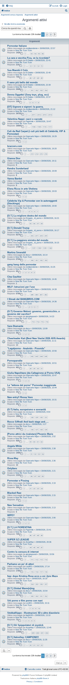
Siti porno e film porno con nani (25, 600)
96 (43, 54)
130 (41, 417)
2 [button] (46, 34)
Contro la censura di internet (23, 551)
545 (45, 356)
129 (36, 417)
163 (41, 90)
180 (32, 260)
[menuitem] (9, 6)
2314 (50, 115)
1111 (50, 127)
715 (42, 322)
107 (45, 584)
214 (36, 154)
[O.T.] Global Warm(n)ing (20, 588)
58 (41, 223)
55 (30, 223)
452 (45, 295)
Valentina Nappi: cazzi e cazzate (24, 119)
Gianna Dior (13, 158)
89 (43, 476)
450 (36, 295)
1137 (33, 248)
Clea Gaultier (14, 276)
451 (41, 295)
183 (45, 260)
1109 (39, 127)
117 (41, 572)
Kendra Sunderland (17, 168)
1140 (50, 248)
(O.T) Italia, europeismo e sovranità (26, 409)
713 (33, 322)
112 (36, 559)
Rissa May (12, 458)
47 (34, 78)
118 (45, 572)
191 (41, 596)
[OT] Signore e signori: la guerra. (25, 106)
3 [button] (50, 34)
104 (32, 584)
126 (32, 429)
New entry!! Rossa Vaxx (20, 397)
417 (36, 236)
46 (30, 78)
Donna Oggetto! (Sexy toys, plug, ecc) (28, 94)
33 (41, 645)
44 (30, 547)
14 (38, 66)
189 (32, 596)
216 (45, 154)
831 (42, 633)
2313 (44, 115)
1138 (39, 248)
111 (32, 559)
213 (32, 154)
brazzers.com (14, 146)
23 (38, 488)
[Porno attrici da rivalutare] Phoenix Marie (30, 434)
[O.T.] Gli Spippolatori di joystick (25, 625)
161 (32, 90)
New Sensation (15, 505)
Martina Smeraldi (16, 252)
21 (30, 488)
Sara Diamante (15, 326)
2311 (33, 115)
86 (31, 476)
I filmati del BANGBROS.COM (23, 299)
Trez (28, 578)
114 (45, 559)
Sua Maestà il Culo (17, 70)
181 (36, 260)
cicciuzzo (30, 412)
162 (36, 90)
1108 (33, 127)
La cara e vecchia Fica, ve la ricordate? (28, 58)
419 (45, 236)
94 (35, 54)
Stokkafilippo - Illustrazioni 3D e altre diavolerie (33, 613)
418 (41, 236)
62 (41, 442)
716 (46, 322)
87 (35, 476)
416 (32, 236)
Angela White (14, 446)
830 (37, 633)
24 (41, 488)
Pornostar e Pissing (18, 480)
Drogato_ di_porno (34, 218)
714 (37, 322)
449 (32, 295)
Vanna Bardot (14, 178)
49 (41, 78)
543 (36, 356)
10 (39, 608)
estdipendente (32, 48)
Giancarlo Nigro (32, 136)
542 (32, 356)
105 (36, 584)
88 (39, 476)
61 (38, 442)
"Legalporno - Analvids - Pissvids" (26, 348)
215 (41, 154)
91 (31, 454)
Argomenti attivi (31, 15)
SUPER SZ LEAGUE (18, 539)
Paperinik (30, 121)
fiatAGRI (29, 615)
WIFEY (11, 515)
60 (34, 442)
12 (30, 66)
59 (30, 442)
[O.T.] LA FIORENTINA (19, 527)
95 (39, 54)
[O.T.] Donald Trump (18, 228)
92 (35, 454)
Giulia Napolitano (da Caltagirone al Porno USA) (33, 373)
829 (33, 633)
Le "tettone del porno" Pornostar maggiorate (31, 385)
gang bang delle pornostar (21, 264)
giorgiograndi (31, 316)
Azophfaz (30, 542)
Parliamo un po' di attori (20, 564)
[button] (54, 34)
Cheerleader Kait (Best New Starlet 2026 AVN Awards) (36, 338)
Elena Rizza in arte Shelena (22, 188)
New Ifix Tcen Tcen (23, 50)
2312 (39, 115)
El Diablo (29, 60)
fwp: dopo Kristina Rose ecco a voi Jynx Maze (32, 576)
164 (45, 90)
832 (46, 633)
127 (36, 429)
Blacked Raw (14, 493)
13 (34, 66)
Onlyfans (12, 468)
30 (38, 368)
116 (36, 572)
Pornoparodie (14, 360)
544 (41, 356)
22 (34, 488)
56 (34, 223)
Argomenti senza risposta (12, 15)
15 (41, 66)
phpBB (25, 675)
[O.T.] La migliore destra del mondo (26, 215)
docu (28, 255)
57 (38, 223)
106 (41, 584)
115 (32, 572)
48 (38, 78)
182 (41, 260)
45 (34, 547)
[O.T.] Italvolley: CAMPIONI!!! (23, 637)
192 (45, 596)
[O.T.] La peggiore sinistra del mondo (27, 240)
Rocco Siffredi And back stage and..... (28, 421)
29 (34, 368)
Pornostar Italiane (17, 46)
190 (36, 596)
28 (30, 368)
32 (38, 645)
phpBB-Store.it (43, 678)
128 (32, 417)
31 (41, 368)
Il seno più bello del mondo (22, 82)
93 (31, 54)
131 (45, 417)
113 (41, 559)
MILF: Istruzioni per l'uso (21, 287)
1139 (44, 248)
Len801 (29, 566)
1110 (44, 127)
